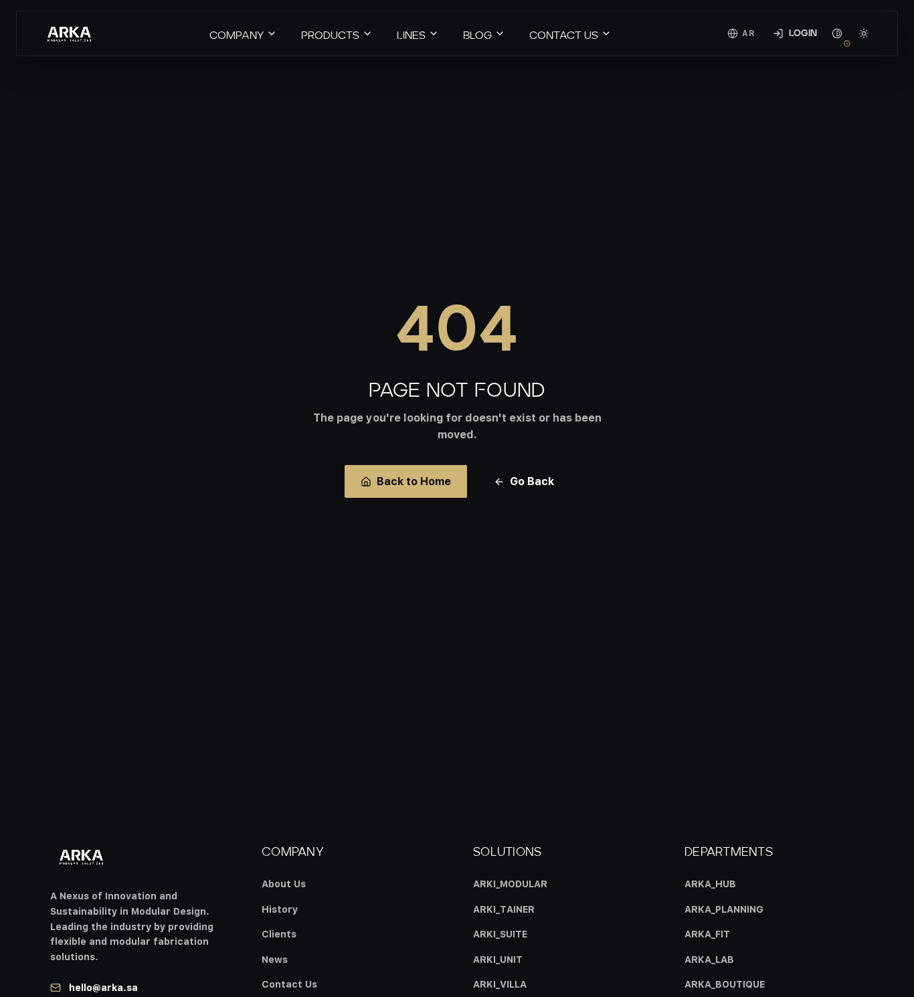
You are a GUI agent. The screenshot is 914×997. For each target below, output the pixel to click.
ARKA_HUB (710, 883)
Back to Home (414, 481)
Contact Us (289, 984)
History (280, 909)
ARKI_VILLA (500, 984)
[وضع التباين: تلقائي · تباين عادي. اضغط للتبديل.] (837, 33)
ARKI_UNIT (498, 959)
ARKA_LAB (709, 959)
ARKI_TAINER (504, 909)
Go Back (532, 481)
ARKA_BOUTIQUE (724, 984)
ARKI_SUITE (500, 933)
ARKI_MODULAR (510, 883)
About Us (284, 883)
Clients (279, 933)
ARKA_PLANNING (723, 909)
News (275, 959)
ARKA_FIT (707, 933)
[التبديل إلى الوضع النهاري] (864, 33)
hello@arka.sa (103, 987)
